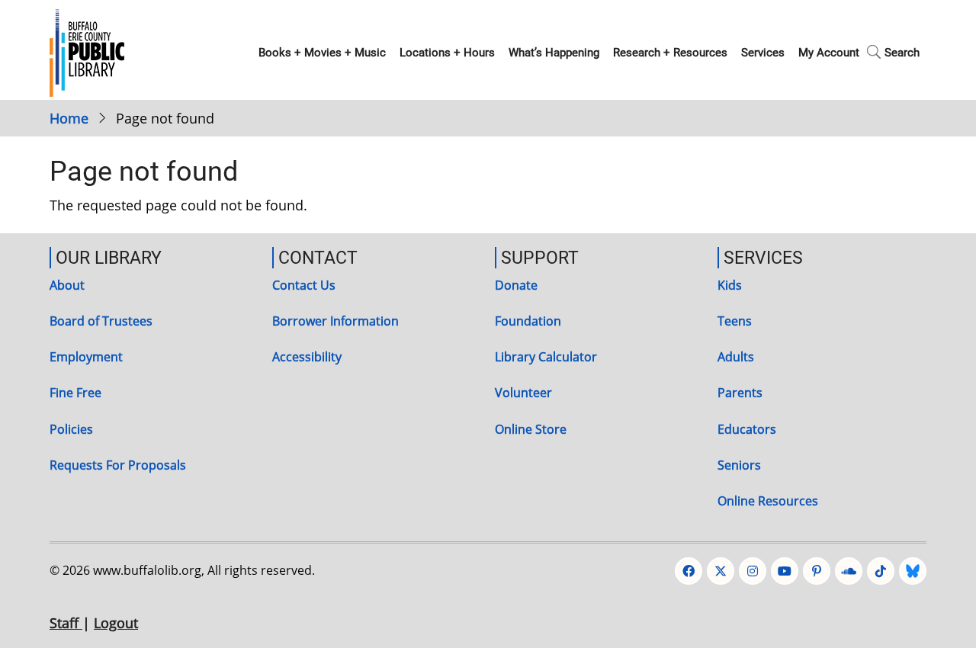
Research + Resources (670, 52)
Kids (730, 285)
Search (902, 52)
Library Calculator (546, 356)
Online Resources (768, 500)
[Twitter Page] (720, 571)
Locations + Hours (447, 52)
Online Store (531, 429)
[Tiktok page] (880, 571)
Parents (740, 392)
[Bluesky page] (912, 571)
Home (69, 118)
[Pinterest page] (816, 571)
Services (763, 52)
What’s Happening (554, 52)
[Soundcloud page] (848, 571)
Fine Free (75, 392)
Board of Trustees (101, 321)
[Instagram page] (752, 571)
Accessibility (307, 356)
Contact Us (304, 285)
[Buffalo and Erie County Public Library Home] (87, 51)
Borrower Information (335, 321)
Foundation (528, 321)
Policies (71, 429)
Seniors (739, 465)
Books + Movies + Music (322, 52)
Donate (516, 285)
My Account (828, 52)
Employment (86, 356)
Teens (735, 321)
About (67, 285)
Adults (736, 356)
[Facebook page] (688, 571)
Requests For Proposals (118, 465)
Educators (747, 429)
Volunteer (523, 392)
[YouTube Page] (784, 571)
